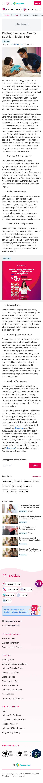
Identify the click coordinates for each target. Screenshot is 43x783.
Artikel (16, 15)
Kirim (35, 465)
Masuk (37, 3)
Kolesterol (17, 486)
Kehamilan (6, 486)
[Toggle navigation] (3, 3)
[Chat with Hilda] (39, 583)
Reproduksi (23, 491)
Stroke (36, 481)
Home (7, 15)
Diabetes (18, 481)
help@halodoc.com (12, 621)
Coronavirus (7, 481)
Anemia (5, 491)
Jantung (27, 481)
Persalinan (6, 41)
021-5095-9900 (11, 625)
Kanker (13, 491)
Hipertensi (28, 486)
